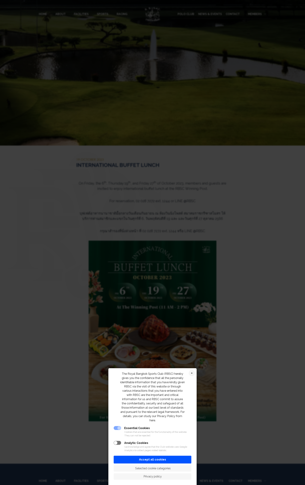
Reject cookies (192, 373)
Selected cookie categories (152, 468)
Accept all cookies (152, 459)
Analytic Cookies (136, 443)
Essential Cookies (137, 428)
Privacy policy (152, 476)
